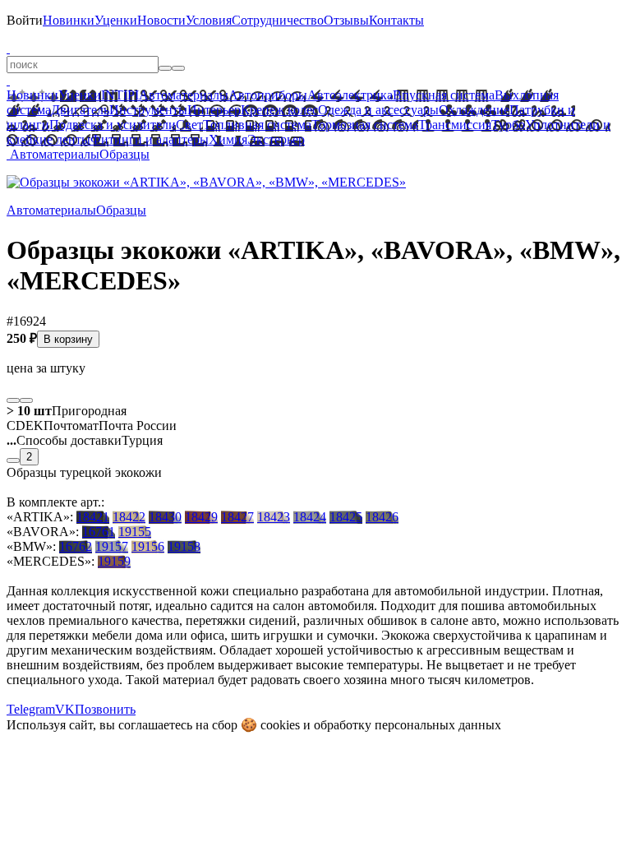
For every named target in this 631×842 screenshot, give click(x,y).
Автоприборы (267, 95)
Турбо (508, 125)
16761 (98, 532)
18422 (129, 517)
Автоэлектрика (350, 95)
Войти (25, 20)
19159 (114, 561)
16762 (75, 546)
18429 (201, 517)
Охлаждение (474, 110)
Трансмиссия (454, 125)
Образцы (124, 154)
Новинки (68, 20)
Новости (161, 20)
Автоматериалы (183, 95)
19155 (134, 532)
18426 (382, 517)
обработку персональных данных (407, 725)
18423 (273, 517)
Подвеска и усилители (112, 125)
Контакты (396, 20)
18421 (92, 517)
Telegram (31, 709)
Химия (228, 139)
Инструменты (148, 110)
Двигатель (80, 110)
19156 (147, 546)
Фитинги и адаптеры (149, 139)
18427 (237, 517)
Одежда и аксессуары (378, 110)
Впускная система (444, 95)
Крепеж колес (279, 110)
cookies (280, 725)
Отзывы (346, 20)
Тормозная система (364, 125)
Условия (209, 20)
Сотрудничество (278, 20)
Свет (189, 125)
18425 (345, 517)
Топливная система (257, 125)
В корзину (68, 339)
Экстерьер (276, 139)
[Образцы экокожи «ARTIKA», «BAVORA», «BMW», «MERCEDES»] (206, 182)
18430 (165, 517)
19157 (111, 546)
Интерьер (214, 110)
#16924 (26, 321)
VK (65, 709)
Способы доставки (64, 440)
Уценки (115, 20)
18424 (309, 517)
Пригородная (67, 411)
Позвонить (105, 709)
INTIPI (120, 95)
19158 (184, 546)
